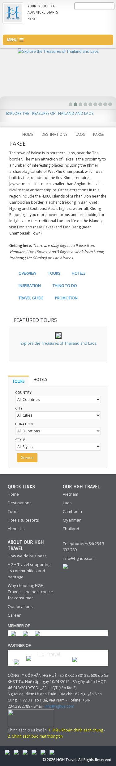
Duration (24, 424)
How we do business (27, 556)
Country (23, 392)
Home (27, 134)
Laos (67, 503)
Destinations (20, 503)
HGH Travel (49, 654)
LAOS (80, 134)
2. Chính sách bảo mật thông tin (35, 736)
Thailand (71, 528)
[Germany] (106, 16)
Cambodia (72, 511)
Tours (13, 511)
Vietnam (70, 494)
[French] (96, 16)
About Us (16, 528)
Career (14, 615)
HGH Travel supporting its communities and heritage (29, 571)
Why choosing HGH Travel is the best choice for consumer (30, 592)
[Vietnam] (106, 28)
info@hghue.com (79, 558)
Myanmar (72, 520)
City (19, 408)
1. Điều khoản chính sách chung (76, 730)
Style (20, 439)
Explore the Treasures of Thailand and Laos (49, 113)
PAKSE (98, 134)
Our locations (20, 606)
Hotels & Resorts (23, 520)
